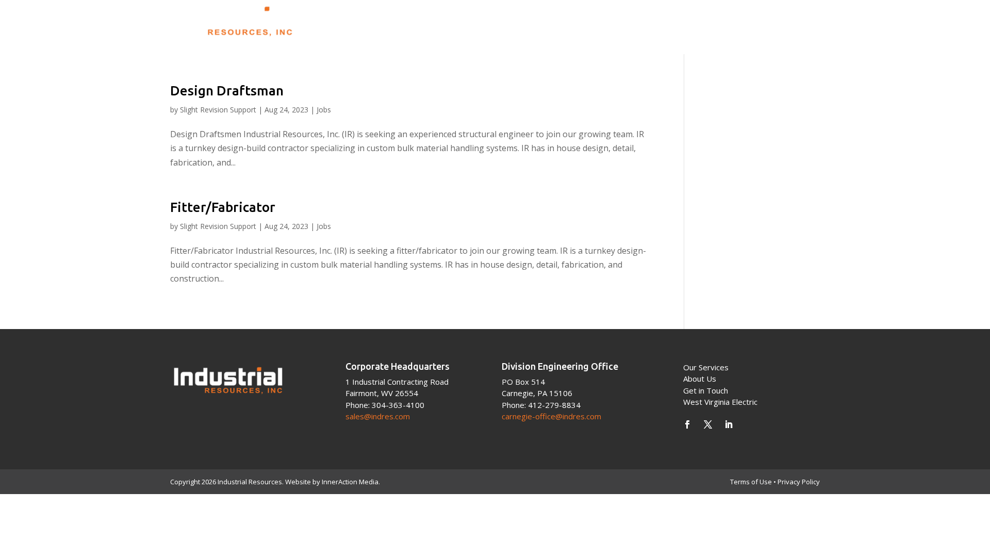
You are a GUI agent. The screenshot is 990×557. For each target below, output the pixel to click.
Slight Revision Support (218, 109)
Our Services (706, 367)
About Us (630, 21)
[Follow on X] (708, 424)
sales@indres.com (377, 416)
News (742, 21)
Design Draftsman (227, 90)
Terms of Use (751, 481)
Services (691, 21)
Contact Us (792, 21)
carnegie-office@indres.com (551, 416)
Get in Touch (705, 390)
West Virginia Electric (720, 402)
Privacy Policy (799, 481)
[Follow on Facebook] (687, 424)
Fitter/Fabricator (222, 207)
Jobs (324, 109)
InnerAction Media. (351, 481)
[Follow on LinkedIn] (728, 424)
